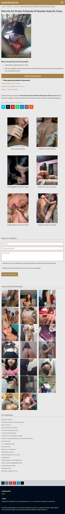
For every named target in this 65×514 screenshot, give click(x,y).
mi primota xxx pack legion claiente (12, 436)
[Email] (27, 107)
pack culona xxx (6, 425)
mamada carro (6, 457)
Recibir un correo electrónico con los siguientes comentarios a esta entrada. (29, 263)
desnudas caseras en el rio (9, 471)
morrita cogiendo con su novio (11, 455)
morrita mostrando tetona (9, 427)
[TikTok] (22, 483)
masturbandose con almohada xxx (12, 460)
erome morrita (6, 441)
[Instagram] (6, 483)
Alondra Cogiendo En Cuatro (10, 83)
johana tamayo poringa (8, 465)
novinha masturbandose (9, 433)
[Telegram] (22, 107)
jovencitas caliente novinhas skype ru (13, 422)
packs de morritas (7, 419)
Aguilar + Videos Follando (9, 89)
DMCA (3, 494)
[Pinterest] (13, 107)
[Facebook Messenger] (3, 107)
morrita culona (6, 446)
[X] (8, 107)
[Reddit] (31, 107)
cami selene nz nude (8, 452)
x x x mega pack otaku (8, 444)
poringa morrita (6, 468)
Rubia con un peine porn (9, 449)
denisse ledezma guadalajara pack (12, 463)
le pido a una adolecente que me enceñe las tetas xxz (17, 438)
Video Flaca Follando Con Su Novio (12, 86)
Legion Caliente (6, 7)
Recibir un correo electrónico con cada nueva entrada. (22, 268)
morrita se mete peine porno (10, 430)
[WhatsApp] (17, 107)
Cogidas (16, 7)
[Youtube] (10, 483)
